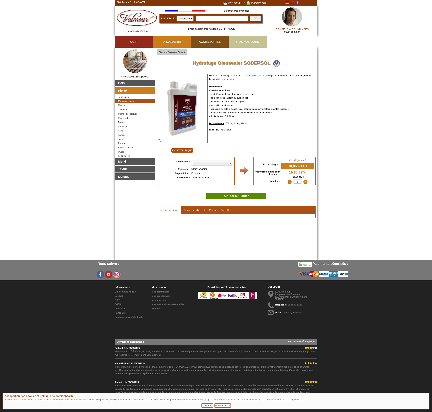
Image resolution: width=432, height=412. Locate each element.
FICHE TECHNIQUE (182, 150)
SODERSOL (124, 156)
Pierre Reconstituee (127, 114)
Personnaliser (222, 405)
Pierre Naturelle (125, 118)
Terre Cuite (123, 97)
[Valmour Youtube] (108, 274)
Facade (121, 143)
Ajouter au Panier (236, 196)
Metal (122, 161)
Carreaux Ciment (126, 101)
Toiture (121, 139)
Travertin (122, 109)
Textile (123, 169)
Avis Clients (210, 210)
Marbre (121, 105)
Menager (124, 176)
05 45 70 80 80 (292, 32)
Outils (121, 152)
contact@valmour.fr (293, 312)
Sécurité (225, 210)
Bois (121, 83)
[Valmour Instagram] (117, 274)
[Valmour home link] (137, 18)
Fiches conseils (191, 210)
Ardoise (122, 135)
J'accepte (207, 405)
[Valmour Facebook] (100, 274)
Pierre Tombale (125, 147)
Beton (121, 122)
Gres (120, 130)
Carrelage (122, 126)
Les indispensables (169, 210)
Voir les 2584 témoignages (302, 341)
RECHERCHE (168, 18)
